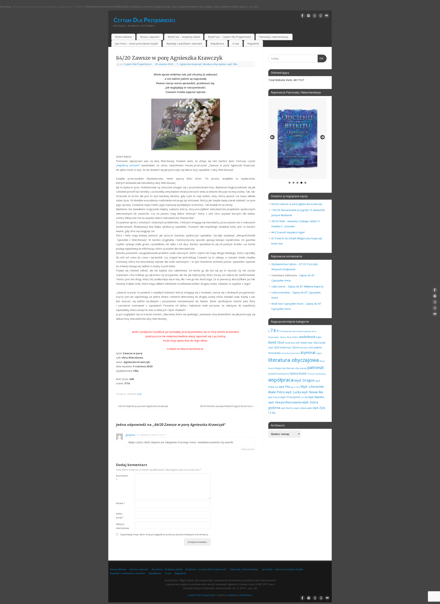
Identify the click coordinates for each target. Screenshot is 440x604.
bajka (318, 337)
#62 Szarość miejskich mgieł (288, 232)
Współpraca (217, 43)
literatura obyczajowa (214, 64)
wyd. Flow (295, 387)
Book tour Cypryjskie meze (287, 303)
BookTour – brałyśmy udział (184, 36)
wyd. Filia (232, 64)
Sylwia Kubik (298, 373)
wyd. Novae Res (312, 392)
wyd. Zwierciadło (303, 408)
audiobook (307, 336)
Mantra (233, 595)
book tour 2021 (292, 342)
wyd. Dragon (304, 380)
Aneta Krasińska (303, 331)
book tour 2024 (289, 347)
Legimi (319, 353)
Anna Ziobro (293, 337)
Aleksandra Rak (289, 331)
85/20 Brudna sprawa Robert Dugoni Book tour (227, 406)
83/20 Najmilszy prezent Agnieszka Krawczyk (142, 406)
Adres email (120, 515)
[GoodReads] (314, 15)
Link (139, 393)
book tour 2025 (305, 347)
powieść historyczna (278, 373)
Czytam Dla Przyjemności (144, 20)
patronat (315, 367)
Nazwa (120, 503)
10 (280, 331)
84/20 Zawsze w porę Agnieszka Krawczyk (296, 204)
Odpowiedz (248, 449)
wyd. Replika (316, 397)
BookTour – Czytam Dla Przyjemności (229, 36)
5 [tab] (305, 183)
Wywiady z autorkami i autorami (184, 43)
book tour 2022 (310, 342)
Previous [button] (272, 137)
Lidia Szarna (278, 286)
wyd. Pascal (274, 397)
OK (321, 58)
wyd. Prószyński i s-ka (294, 397)
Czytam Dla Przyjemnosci (137, 64)
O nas (236, 43)
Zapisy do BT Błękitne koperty (305, 286)
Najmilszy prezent (128, 165)
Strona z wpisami (149, 36)
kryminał (308, 352)
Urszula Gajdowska (316, 373)
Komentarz (120, 477)
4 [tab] (301, 183)
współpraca (281, 380)
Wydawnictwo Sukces (284, 264)
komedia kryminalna (290, 353)
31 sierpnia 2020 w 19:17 (151, 435)
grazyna (130, 435)
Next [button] (322, 137)
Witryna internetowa (120, 526)
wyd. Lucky (293, 392)
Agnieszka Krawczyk (190, 64)
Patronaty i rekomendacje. (274, 36)
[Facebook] (302, 15)
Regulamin (253, 43)
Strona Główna (123, 36)
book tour (276, 342)
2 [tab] (293, 183)
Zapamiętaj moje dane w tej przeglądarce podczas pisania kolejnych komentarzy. (164, 534)
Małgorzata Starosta (284, 368)
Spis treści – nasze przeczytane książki (136, 43)
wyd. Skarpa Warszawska (285, 402)
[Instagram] (308, 15)
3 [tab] (297, 183)
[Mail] (326, 15)
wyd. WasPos (287, 408)
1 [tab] (289, 183)
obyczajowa (301, 368)
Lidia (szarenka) (280, 292)
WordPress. (246, 595)
